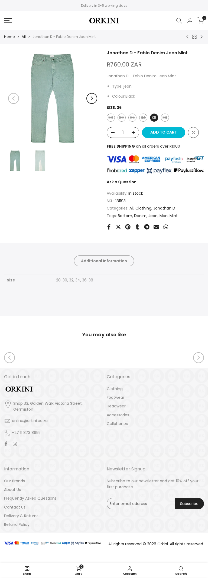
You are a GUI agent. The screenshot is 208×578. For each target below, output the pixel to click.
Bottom (125, 215)
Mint (174, 215)
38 (165, 118)
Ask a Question (121, 182)
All (24, 36)
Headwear (116, 406)
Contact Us (14, 507)
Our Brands (14, 481)
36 (154, 117)
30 (122, 118)
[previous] (13, 98)
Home (9, 36)
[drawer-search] (179, 21)
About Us (12, 489)
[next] (91, 98)
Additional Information (104, 261)
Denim (140, 215)
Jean (153, 215)
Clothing (143, 208)
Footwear (115, 397)
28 (111, 118)
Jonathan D (164, 208)
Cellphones (117, 423)
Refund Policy (17, 524)
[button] (193, 132)
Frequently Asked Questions (30, 498)
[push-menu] (8, 20)
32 (133, 118)
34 (144, 118)
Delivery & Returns (21, 516)
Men (164, 215)
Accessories (118, 415)
